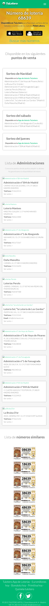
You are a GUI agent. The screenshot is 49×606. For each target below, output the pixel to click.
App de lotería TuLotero (27, 78)
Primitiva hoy (35, 585)
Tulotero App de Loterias (16, 581)
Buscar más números (24, 40)
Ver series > (8, 194)
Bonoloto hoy (18, 585)
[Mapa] (16, 178)
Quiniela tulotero (24, 589)
